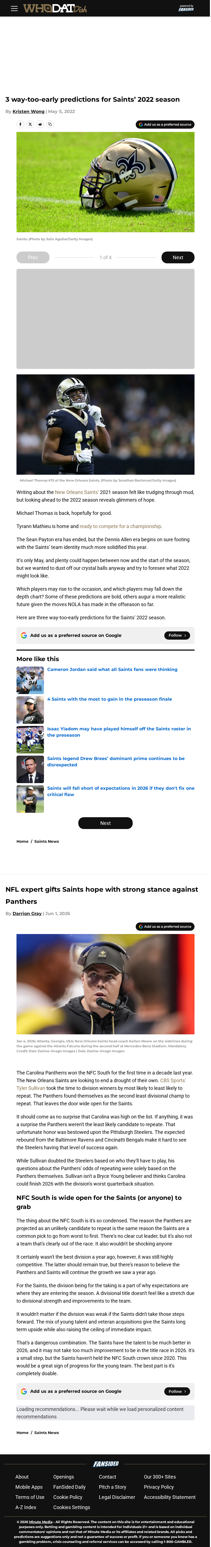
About (22, 1477)
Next (178, 257)
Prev (33, 257)
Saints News (46, 841)
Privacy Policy (159, 1487)
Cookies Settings (71, 1507)
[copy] (50, 124)
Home (22, 841)
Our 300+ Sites (160, 1477)
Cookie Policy (67, 1497)
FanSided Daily (69, 1487)
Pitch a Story (112, 1487)
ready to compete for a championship (120, 526)
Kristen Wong (29, 111)
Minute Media (40, 1522)
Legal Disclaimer (117, 1497)
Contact (107, 1477)
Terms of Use (30, 1497)
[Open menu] (14, 8)
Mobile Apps (29, 1487)
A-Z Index (25, 1507)
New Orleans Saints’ (77, 492)
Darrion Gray (27, 913)
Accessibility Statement (170, 1497)
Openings (63, 1477)
